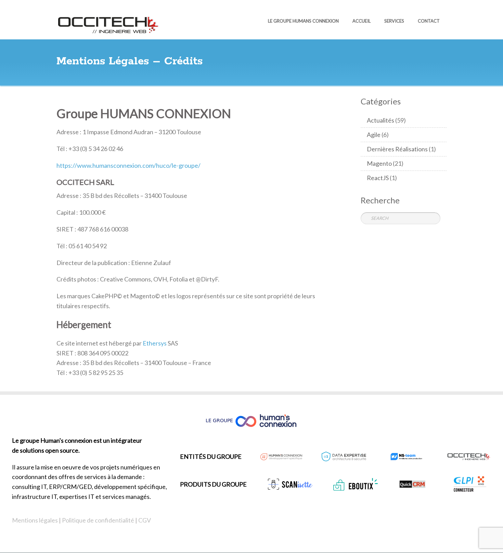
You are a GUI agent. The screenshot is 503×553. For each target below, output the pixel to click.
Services (394, 21)
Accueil (361, 21)
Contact (429, 21)
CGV (144, 520)
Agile (374, 134)
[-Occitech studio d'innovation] (107, 23)
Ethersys (155, 343)
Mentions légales (35, 520)
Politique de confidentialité (98, 520)
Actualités (380, 120)
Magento (379, 163)
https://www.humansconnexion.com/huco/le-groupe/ (128, 165)
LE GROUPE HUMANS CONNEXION (303, 21)
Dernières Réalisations (397, 149)
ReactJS (378, 177)
